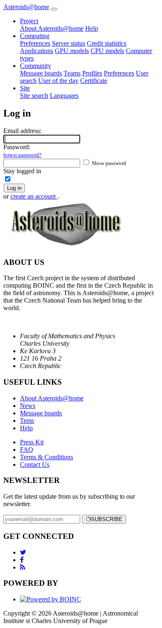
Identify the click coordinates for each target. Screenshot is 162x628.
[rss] (22, 567)
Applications (36, 50)
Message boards (41, 73)
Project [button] (29, 20)
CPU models (107, 50)
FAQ (26, 449)
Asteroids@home (26, 6)
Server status (68, 43)
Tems (27, 420)
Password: (22, 150)
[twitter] (23, 552)
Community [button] (35, 65)
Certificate (93, 80)
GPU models (72, 50)
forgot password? (22, 155)
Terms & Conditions (46, 457)
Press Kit (32, 442)
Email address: (22, 130)
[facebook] (22, 559)
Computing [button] (34, 35)
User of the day (58, 80)
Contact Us (34, 464)
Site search (34, 95)
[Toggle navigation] (54, 9)
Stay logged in (22, 171)
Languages (64, 95)
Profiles (92, 73)
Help (91, 28)
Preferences (35, 43)
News (27, 405)
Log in (14, 188)
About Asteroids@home (51, 28)
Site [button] (25, 88)
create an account (33, 196)
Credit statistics (106, 43)
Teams (72, 73)
